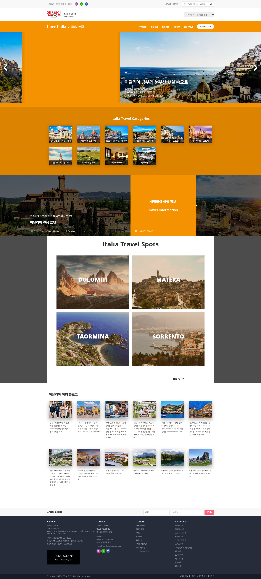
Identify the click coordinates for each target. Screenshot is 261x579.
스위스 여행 (179, 544)
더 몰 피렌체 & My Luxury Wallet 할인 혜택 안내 (116, 472)
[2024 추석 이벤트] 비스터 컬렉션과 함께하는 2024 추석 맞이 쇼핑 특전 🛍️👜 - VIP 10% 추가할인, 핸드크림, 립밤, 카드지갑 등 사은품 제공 (144, 430)
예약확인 (70, 4)
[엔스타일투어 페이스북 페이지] (86, 4)
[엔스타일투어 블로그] (81, 4)
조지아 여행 (179, 555)
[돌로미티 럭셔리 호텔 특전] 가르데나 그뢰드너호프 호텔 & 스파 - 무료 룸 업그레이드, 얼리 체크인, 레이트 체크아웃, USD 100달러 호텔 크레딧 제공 (60, 477)
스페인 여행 (179, 525)
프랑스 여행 (179, 536)
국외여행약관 (140, 548)
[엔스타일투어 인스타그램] (76, 4)
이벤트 (175, 4)
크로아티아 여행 (180, 533)
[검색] (210, 4)
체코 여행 (178, 551)
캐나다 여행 (179, 559)
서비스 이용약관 (141, 544)
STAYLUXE (205, 26)
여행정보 (176, 26)
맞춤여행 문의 (140, 525)
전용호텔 (165, 26)
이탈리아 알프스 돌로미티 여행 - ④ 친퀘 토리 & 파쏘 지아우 (200, 473)
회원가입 (63, 4)
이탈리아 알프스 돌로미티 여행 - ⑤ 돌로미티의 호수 (172, 472)
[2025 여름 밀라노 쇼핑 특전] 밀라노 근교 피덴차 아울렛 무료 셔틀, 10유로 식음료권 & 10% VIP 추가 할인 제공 (89, 427)
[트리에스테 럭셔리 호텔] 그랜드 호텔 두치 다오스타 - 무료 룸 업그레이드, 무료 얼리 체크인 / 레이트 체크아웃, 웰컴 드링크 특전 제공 (200, 429)
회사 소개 (139, 540)
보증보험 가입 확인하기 (205, 576)
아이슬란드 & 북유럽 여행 (183, 548)
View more (92, 282)
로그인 (58, 4)
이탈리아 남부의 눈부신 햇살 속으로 (85, 82)
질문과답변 (188, 26)
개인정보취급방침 (142, 551)
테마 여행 (178, 566)
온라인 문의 (140, 529)
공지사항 (168, 4)
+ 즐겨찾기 (51, 4)
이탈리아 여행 (179, 529)
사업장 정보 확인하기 (187, 576)
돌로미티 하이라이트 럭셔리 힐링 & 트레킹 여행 (144, 472)
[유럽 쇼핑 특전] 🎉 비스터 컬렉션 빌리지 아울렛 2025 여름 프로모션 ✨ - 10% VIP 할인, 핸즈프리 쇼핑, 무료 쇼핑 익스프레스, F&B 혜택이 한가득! (116, 430)
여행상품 (143, 26)
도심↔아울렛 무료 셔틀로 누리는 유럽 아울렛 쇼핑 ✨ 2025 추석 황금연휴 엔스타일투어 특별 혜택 (60, 427)
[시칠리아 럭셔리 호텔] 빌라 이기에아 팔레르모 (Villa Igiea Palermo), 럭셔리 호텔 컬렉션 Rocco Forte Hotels (172, 427)
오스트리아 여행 (180, 540)
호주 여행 (178, 562)
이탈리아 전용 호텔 (43, 222)
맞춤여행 (154, 26)
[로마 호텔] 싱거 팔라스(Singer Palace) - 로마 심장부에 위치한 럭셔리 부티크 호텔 (88, 475)
